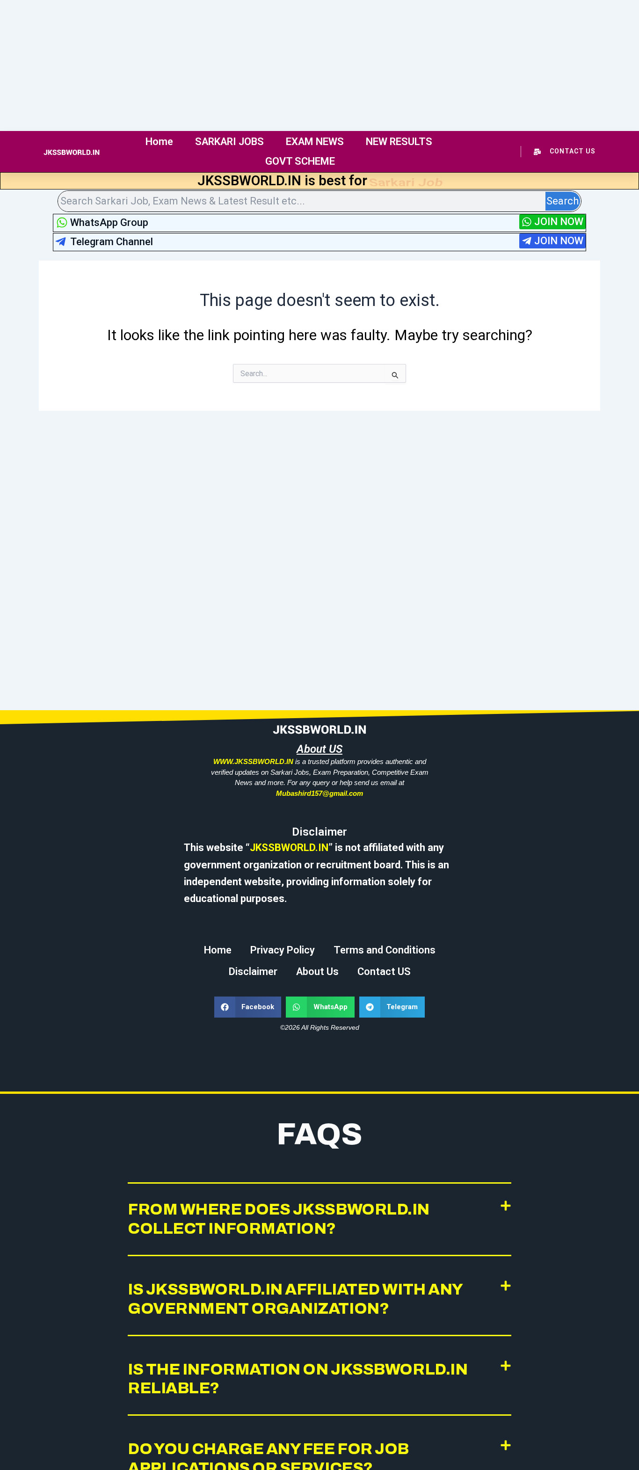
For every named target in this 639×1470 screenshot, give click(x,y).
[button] (248, 1007)
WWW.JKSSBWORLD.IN (253, 761)
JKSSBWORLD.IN (289, 847)
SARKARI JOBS (229, 141)
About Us (317, 971)
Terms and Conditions (385, 950)
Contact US (384, 971)
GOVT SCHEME (300, 161)
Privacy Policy (282, 950)
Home (159, 141)
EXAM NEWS (315, 141)
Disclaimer (253, 971)
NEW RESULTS (399, 141)
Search (562, 201)
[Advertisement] (280, 65)
